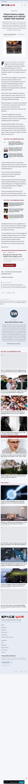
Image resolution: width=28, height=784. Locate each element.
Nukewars (3, 630)
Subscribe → (6, 662)
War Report (4, 632)
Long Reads (4, 634)
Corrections (4, 650)
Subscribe (4, 1)
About (2, 642)
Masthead (3, 645)
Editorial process (21, 34)
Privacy (16, 671)
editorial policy (22, 341)
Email (14, 292)
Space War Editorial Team (10, 34)
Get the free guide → (9, 265)
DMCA (25, 671)
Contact (3, 652)
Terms (21, 671)
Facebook (9, 292)
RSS (8, 665)
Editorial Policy (5, 647)
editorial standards (21, 302)
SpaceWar (4, 627)
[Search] (22, 5)
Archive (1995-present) (7, 637)
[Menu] (25, 5)
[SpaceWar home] (8, 5)
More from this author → (14, 343)
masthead (2, 303)
